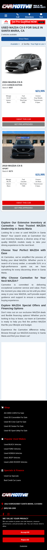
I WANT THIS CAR (23, 119)
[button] (15, 44)
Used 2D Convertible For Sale (15, 417)
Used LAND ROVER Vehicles (15, 462)
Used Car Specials (11, 476)
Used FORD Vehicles (12, 449)
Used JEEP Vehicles (12, 458)
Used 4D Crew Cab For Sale (15, 422)
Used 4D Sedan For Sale (14, 426)
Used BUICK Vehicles (12, 444)
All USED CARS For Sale (14, 413)
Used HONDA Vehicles (13, 453)
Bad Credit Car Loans (12, 480)
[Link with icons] (3, 514)
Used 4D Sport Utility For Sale (15, 431)
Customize (23, 546)
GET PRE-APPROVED (23, 124)
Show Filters (23, 39)
